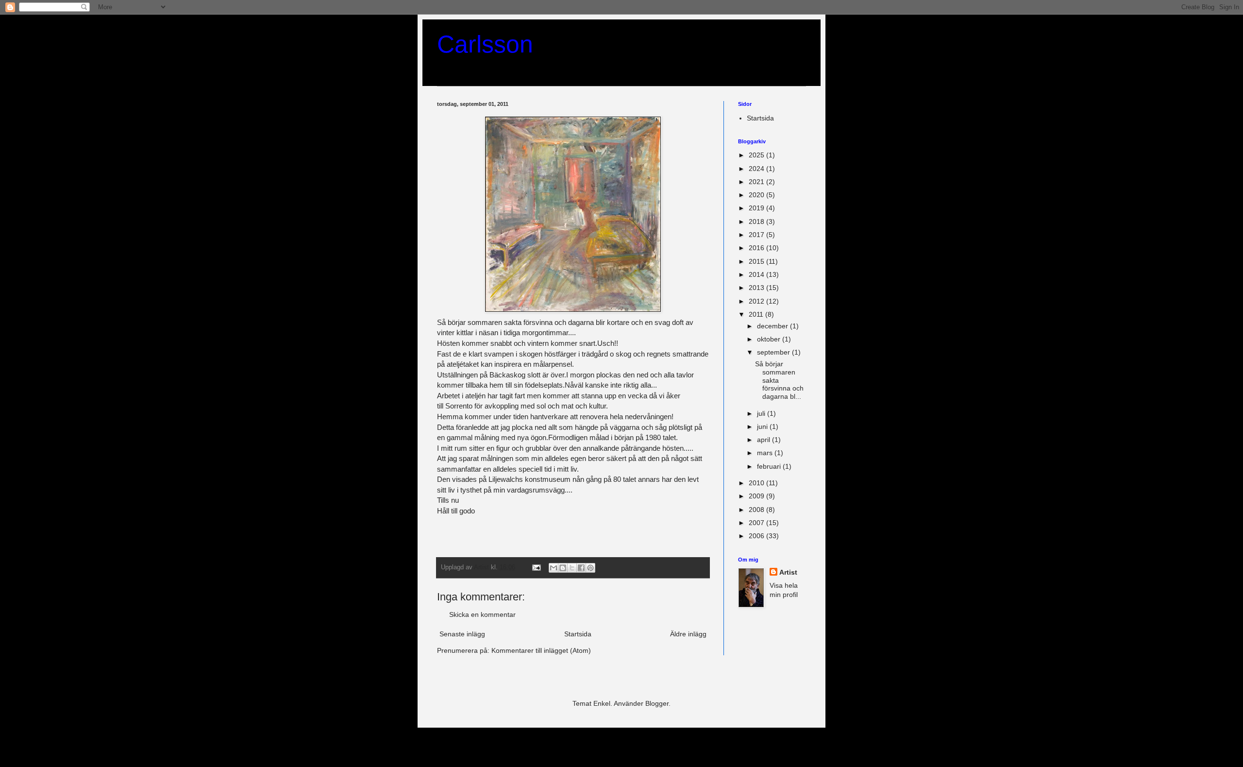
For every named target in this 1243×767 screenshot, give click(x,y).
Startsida (577, 634)
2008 (757, 509)
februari (770, 466)
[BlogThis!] (563, 568)
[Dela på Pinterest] (590, 568)
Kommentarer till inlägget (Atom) (541, 650)
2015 (757, 261)
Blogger (657, 703)
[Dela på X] (572, 568)
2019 (757, 208)
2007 (757, 523)
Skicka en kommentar (482, 614)
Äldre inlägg (688, 634)
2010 (757, 483)
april (764, 439)
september (774, 352)
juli (762, 413)
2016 (757, 248)
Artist (788, 572)
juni (763, 426)
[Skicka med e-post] (553, 568)
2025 (757, 155)
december (773, 326)
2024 (757, 168)
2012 (757, 301)
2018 (757, 221)
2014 (757, 274)
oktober (769, 339)
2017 (757, 235)
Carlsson (485, 44)
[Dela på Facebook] (581, 568)
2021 (757, 182)
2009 (757, 496)
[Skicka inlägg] (536, 567)
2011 (757, 314)
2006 (757, 536)
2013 (757, 287)
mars (765, 453)
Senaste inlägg (462, 634)
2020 (757, 195)
